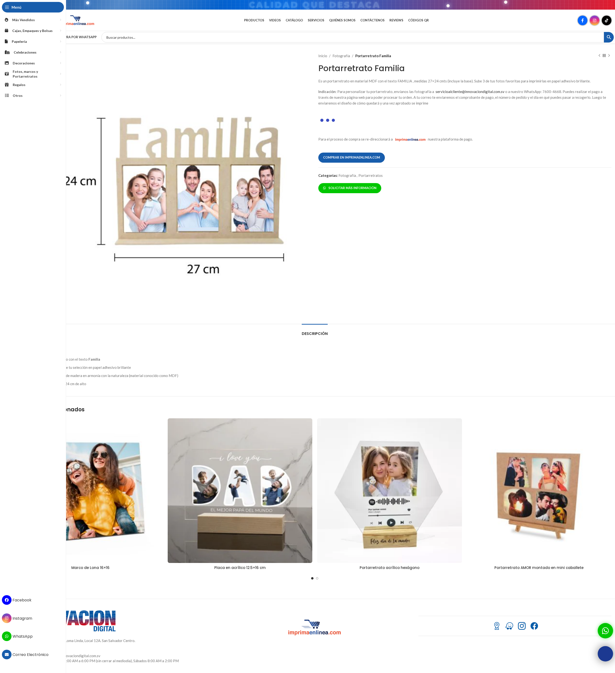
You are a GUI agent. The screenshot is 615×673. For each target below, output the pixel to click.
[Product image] (90, 490)
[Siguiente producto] (609, 55)
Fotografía (341, 56)
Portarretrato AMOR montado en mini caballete (539, 567)
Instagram (22, 618)
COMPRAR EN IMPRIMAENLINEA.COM (351, 157)
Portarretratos (370, 175)
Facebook (21, 600)
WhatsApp (22, 636)
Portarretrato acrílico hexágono (389, 567)
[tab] (315, 331)
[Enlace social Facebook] (582, 20)
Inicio (322, 56)
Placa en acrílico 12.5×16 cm (240, 567)
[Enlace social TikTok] (606, 20)
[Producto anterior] (599, 55)
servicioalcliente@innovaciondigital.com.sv (470, 91)
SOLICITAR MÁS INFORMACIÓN (351, 188)
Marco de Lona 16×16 (90, 567)
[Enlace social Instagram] (594, 20)
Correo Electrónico (30, 654)
